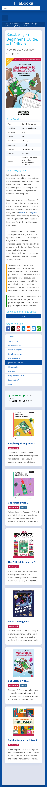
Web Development (14, 345)
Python (34, 212)
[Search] (42, 8)
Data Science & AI (14, 358)
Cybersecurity (13, 367)
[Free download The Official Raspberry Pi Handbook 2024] (23, 544)
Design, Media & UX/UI (16, 376)
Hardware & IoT (13, 380)
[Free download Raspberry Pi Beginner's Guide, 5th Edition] (23, 425)
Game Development (15, 354)
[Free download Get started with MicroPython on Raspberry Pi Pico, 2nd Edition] (23, 484)
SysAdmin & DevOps (15, 362)
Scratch (22, 212)
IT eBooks (7, 23)
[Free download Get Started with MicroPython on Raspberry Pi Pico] (23, 662)
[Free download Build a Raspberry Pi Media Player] (23, 722)
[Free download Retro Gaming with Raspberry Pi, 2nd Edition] (23, 603)
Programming (13, 341)
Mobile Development (15, 349)
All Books (11, 336)
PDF (23, 316)
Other (10, 384)
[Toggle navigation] (5, 18)
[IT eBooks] (23, 3)
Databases (11, 371)
